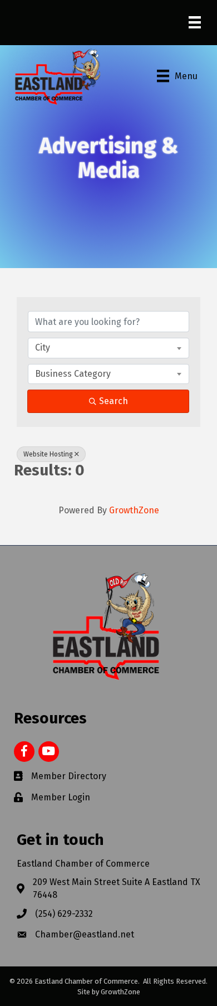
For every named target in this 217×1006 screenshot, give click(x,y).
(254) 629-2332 (64, 913)
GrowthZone (134, 510)
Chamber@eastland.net (84, 934)
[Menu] (195, 22)
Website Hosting (48, 454)
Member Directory (68, 776)
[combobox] (108, 348)
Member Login (60, 797)
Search (113, 401)
